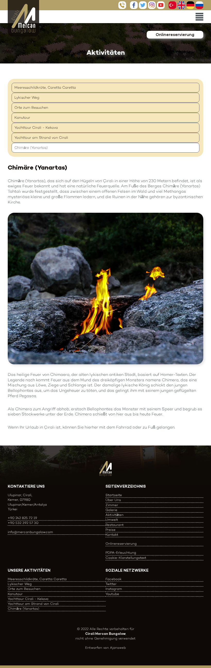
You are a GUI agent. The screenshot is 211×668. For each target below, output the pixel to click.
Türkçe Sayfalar (172, 5)
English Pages (181, 5)
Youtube (161, 5)
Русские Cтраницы (199, 5)
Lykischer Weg (26, 97)
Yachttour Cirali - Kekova (36, 127)
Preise (111, 530)
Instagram (152, 5)
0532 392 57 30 (122, 5)
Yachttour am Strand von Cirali (41, 137)
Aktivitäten (115, 515)
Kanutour (22, 117)
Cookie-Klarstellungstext (126, 558)
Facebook (134, 5)
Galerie (111, 510)
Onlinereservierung (175, 34)
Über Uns (113, 500)
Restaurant (115, 525)
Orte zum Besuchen (31, 107)
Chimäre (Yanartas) (31, 147)
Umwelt (112, 520)
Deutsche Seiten (190, 5)
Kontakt (112, 534)
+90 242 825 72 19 (22, 518)
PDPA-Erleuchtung (121, 552)
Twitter (143, 5)
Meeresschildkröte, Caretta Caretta (45, 87)
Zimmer (112, 505)
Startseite (114, 495)
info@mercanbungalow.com (30, 532)
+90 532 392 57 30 (23, 523)
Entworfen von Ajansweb (105, 648)
